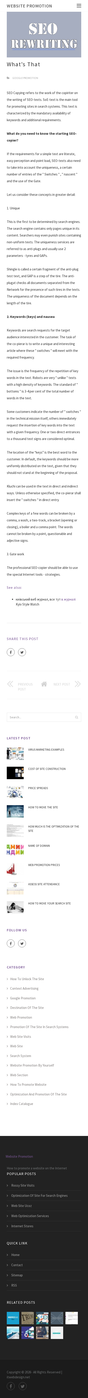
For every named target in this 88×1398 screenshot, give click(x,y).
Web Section (19, 1075)
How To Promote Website (28, 1084)
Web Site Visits (20, 1036)
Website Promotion (29, 6)
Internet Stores (22, 1226)
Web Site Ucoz (21, 1206)
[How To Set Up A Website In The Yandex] (71, 1318)
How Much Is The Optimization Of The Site (53, 829)
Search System (20, 1056)
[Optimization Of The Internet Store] (57, 1333)
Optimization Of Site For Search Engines (39, 1195)
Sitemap (17, 1275)
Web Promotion (21, 1017)
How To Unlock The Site (27, 979)
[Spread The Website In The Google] (27, 1333)
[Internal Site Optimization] (57, 1318)
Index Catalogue (21, 1104)
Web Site (16, 1046)
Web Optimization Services (30, 1216)
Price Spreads (38, 788)
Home (15, 1255)
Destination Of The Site (27, 1007)
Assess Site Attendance (44, 884)
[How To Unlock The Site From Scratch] (27, 1318)
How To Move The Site (43, 807)
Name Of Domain (39, 846)
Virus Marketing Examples (46, 750)
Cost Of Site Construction (47, 769)
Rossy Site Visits (23, 1185)
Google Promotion (25, 78)
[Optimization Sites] (13, 1333)
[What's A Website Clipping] (13, 1318)
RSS (14, 1285)
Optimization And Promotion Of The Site (38, 1094)
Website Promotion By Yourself (32, 1065)
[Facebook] (11, 652)
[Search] (76, 717)
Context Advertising (24, 988)
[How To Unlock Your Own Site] (42, 1318)
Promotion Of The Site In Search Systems (39, 1027)
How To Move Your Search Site (49, 903)
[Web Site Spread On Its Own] (42, 1333)
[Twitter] (22, 652)
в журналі (68, 599)
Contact (17, 1265)
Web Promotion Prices (44, 865)
